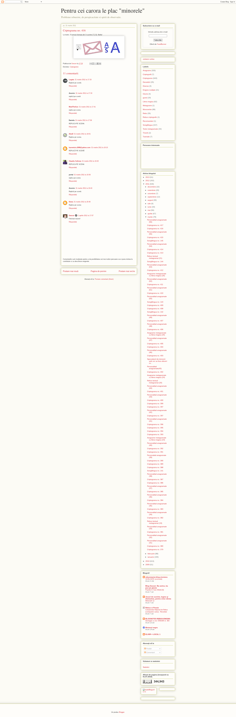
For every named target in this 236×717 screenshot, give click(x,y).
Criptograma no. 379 (155, 549)
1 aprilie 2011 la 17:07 (85, 215)
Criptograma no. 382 (155, 518)
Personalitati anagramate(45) (154, 368)
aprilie (150, 214)
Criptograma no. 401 (155, 391)
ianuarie (151, 557)
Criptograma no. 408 (155, 309)
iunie (150, 207)
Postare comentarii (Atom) (104, 279)
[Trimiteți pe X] (95, 63)
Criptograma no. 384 (155, 500)
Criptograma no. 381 (155, 532)
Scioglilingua (148, 125)
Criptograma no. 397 (155, 407)
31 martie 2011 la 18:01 (82, 134)
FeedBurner (161, 44)
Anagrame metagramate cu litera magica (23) (156, 439)
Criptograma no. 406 (155, 329)
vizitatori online (148, 59)
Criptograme (74, 67)
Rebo (145, 113)
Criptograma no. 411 (155, 284)
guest (145, 98)
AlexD (71, 134)
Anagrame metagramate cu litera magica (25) (156, 334)
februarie (151, 554)
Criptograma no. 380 (155, 546)
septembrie (152, 197)
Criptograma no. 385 (155, 492)
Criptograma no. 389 (155, 464)
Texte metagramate (150, 129)
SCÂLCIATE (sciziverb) (153, 579)
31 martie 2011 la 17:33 (83, 80)
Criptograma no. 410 (155, 293)
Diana (71, 202)
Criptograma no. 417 (155, 225)
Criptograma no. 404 (155, 347)
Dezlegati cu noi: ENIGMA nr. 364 (157, 621)
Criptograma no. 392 (155, 448)
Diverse (146, 86)
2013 (148, 177)
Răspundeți (73, 86)
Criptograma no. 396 (155, 424)
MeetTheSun (73, 107)
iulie (149, 204)
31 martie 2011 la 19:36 (82, 175)
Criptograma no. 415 (155, 237)
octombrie (152, 193)
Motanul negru (151, 628)
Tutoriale (146, 137)
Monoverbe (147, 109)
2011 (148, 184)
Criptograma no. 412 (155, 270)
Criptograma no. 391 (155, 452)
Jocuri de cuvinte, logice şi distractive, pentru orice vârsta (158, 598)
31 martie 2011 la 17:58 (83, 120)
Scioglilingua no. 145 (155, 241)
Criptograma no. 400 (155, 400)
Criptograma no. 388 (155, 467)
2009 (148, 565)
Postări (149, 649)
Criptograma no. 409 (155, 305)
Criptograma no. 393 (155, 434)
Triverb (145, 133)
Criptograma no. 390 (155, 461)
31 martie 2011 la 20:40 (82, 202)
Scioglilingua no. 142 (155, 312)
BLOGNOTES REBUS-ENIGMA (157, 619)
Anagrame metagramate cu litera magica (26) (156, 275)
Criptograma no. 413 (155, 253)
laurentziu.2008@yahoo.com (79, 147)
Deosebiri (146, 82)
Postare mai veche (127, 271)
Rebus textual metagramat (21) (154, 257)
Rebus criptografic (150, 117)
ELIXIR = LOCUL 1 (152, 634)
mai (149, 210)
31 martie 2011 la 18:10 (99, 147)
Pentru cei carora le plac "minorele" (103, 10)
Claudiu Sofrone (75, 161)
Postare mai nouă (70, 271)
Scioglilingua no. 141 (155, 471)
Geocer (71, 215)
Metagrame (147, 105)
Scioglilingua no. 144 (155, 261)
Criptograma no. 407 (155, 321)
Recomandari (148, 121)
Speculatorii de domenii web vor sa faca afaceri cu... (157, 361)
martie (150, 217)
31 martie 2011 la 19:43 (84, 188)
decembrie (152, 187)
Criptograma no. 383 (155, 509)
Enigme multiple (149, 90)
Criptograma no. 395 (155, 428)
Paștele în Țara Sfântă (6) (154, 590)
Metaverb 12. (150, 601)
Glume (145, 94)
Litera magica (148, 102)
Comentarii (150, 652)
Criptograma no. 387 (155, 479)
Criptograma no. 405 (155, 344)
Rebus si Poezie (152, 608)
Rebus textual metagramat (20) (154, 382)
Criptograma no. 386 (155, 483)
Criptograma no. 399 (155, 404)
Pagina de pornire (98, 271)
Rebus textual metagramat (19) (154, 522)
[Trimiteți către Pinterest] (100, 63)
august (150, 200)
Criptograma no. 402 (155, 372)
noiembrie (152, 190)
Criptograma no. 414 (155, 249)
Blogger (121, 712)
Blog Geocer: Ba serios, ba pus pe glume (156, 587)
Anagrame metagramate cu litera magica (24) (156, 376)
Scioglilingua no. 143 (155, 302)
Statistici (146, 667)
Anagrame (147, 70)
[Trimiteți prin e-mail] (90, 63)
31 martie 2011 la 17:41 (87, 107)
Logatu (71, 80)
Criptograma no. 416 (155, 229)
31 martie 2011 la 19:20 (90, 161)
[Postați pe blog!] (93, 63)
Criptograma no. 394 (155, 431)
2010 (148, 561)
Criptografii (147, 74)
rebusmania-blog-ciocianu (156, 577)
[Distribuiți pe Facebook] (97, 63)
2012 (148, 180)
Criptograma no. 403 (155, 356)
